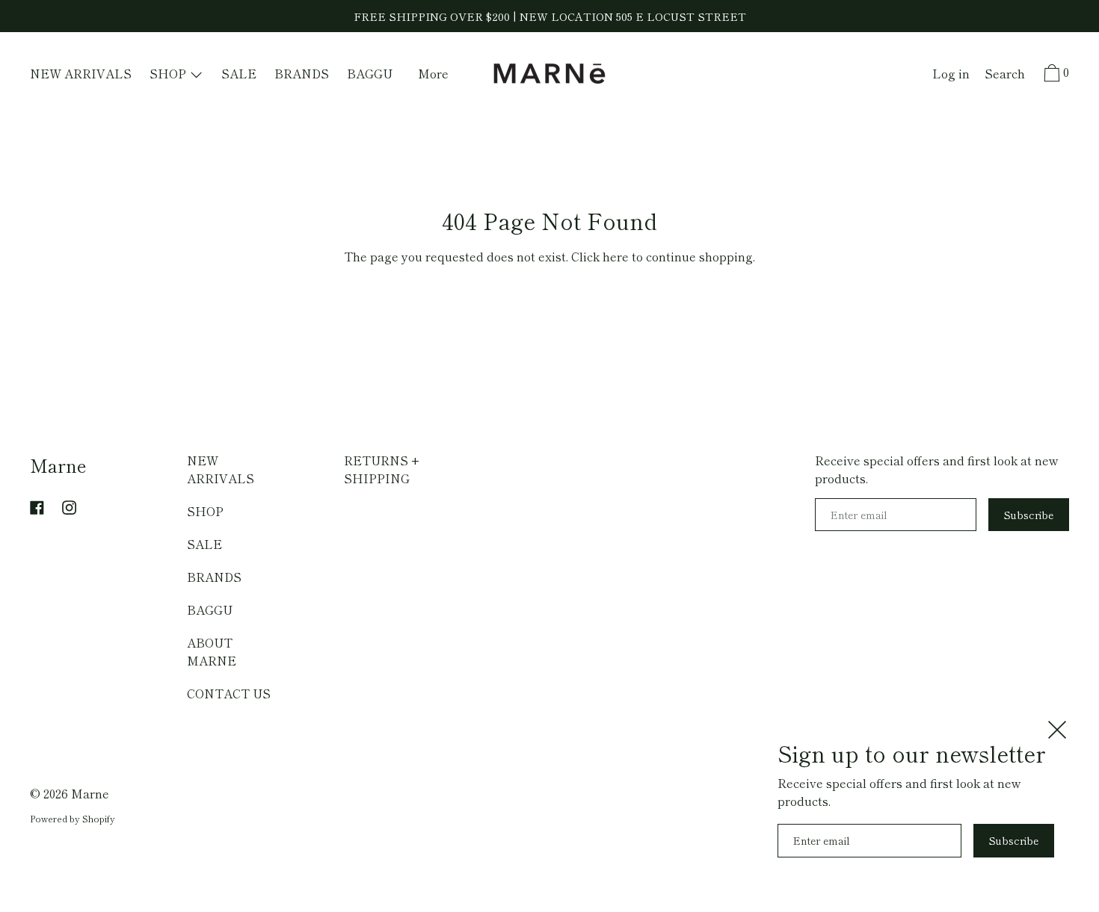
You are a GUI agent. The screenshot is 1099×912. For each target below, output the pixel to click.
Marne (58, 465)
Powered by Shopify (72, 818)
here (616, 256)
